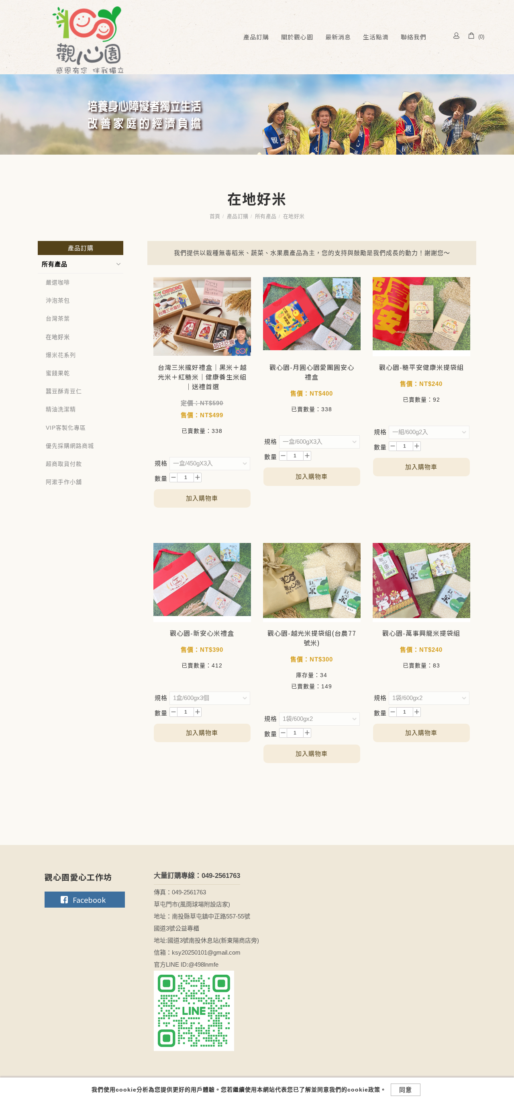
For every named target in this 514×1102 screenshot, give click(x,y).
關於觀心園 (297, 37)
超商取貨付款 (64, 464)
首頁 (215, 216)
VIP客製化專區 (66, 427)
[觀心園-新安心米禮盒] (202, 582)
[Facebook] (85, 900)
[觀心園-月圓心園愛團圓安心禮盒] (312, 313)
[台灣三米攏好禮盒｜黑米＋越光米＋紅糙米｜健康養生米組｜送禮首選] (202, 316)
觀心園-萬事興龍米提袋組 (421, 633)
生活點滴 (376, 37)
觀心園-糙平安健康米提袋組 (421, 367)
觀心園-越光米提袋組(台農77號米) (311, 637)
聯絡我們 (413, 37)
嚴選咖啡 (58, 282)
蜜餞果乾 (58, 373)
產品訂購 (256, 37)
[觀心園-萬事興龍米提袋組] (421, 582)
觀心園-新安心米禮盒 (202, 633)
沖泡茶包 (58, 300)
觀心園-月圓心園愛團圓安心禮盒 (311, 372)
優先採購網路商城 (70, 446)
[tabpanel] (257, 114)
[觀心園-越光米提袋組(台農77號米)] (312, 582)
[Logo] (86, 40)
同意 (405, 1089)
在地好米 (294, 216)
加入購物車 (202, 498)
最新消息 (338, 37)
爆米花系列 (61, 355)
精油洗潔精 (61, 409)
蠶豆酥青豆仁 (64, 391)
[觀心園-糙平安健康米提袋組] (421, 316)
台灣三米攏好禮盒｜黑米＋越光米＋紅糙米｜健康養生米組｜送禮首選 (202, 376)
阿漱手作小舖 (64, 482)
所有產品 (266, 216)
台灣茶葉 (58, 318)
